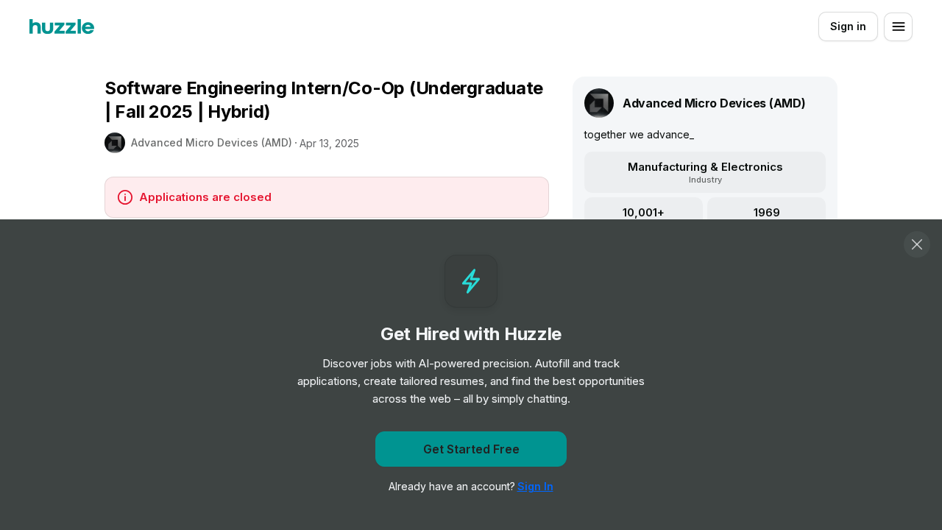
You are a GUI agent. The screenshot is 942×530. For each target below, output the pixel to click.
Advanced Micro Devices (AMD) (211, 142)
